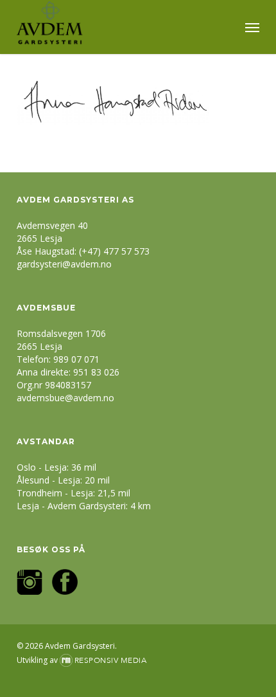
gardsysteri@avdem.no (64, 264)
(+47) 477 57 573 (114, 251)
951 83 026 (96, 372)
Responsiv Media (110, 660)
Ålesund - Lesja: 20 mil (63, 480)
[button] (252, 27)
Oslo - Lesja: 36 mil (56, 467)
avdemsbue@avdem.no (65, 398)
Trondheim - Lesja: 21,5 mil (73, 493)
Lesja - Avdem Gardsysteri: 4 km (84, 506)
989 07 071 (76, 359)
